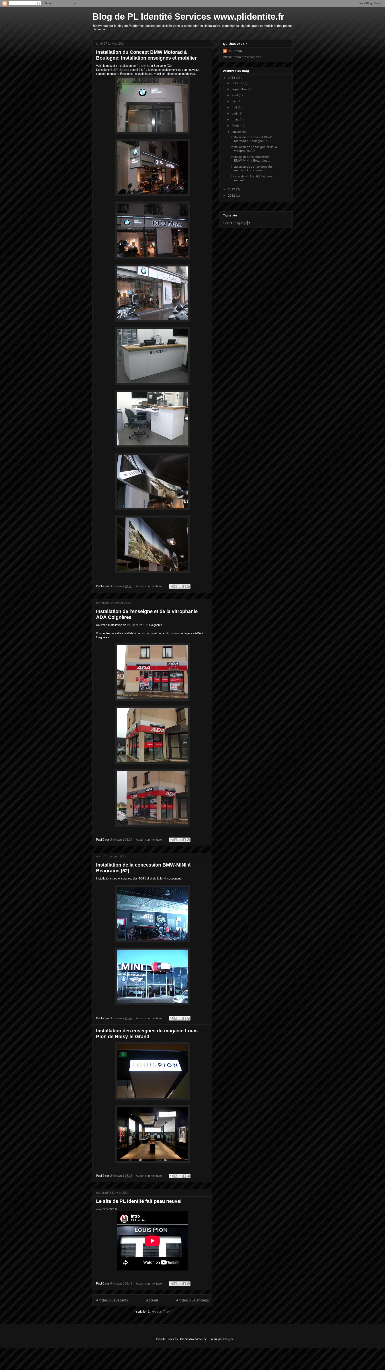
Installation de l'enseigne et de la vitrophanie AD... (254, 148)
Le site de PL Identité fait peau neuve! (139, 1201)
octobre (237, 83)
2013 (232, 189)
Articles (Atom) (161, 1311)
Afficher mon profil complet (242, 57)
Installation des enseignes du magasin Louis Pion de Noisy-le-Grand (147, 1033)
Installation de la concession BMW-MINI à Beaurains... (250, 158)
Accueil (152, 1300)
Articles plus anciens (192, 1300)
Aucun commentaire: (150, 586)
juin (235, 101)
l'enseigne (147, 633)
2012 (232, 195)
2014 (232, 77)
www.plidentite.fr (106, 1209)
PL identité (143, 65)
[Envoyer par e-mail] (171, 586)
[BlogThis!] (175, 586)
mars (236, 119)
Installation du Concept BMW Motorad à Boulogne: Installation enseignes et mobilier (146, 55)
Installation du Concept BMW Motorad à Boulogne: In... (251, 139)
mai (235, 107)
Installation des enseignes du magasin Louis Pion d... (251, 168)
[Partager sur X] (180, 586)
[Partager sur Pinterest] (188, 586)
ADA (145, 625)
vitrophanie (172, 633)
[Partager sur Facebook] (184, 586)
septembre (240, 89)
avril (235, 113)
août (235, 95)
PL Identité (134, 625)
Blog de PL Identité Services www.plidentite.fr (188, 16)
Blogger (228, 1339)
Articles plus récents (112, 1300)
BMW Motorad (120, 69)
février (237, 125)
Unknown (234, 51)
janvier (237, 131)
